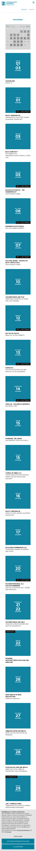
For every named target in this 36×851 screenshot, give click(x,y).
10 (28, 34)
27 (14, 44)
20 (14, 41)
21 (18, 41)
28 (18, 44)
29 (21, 44)
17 (28, 38)
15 (21, 38)
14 (18, 38)
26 (11, 44)
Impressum (8, 832)
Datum (24, 9)
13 (14, 38)
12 (11, 38)
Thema (31, 9)
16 (24, 38)
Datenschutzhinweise (23, 830)
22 (21, 41)
